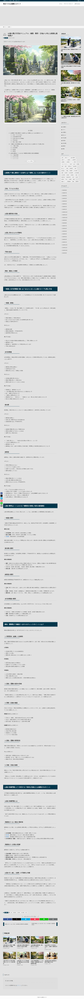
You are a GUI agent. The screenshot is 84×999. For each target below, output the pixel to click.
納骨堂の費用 (15, 158)
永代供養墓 (15, 147)
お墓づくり (67, 157)
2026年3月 (64, 203)
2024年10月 (64, 250)
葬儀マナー (63, 181)
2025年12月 (64, 212)
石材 (73, 177)
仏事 (71, 164)
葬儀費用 (69, 181)
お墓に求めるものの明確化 (18, 138)
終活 (26, 912)
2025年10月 (64, 217)
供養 (65, 166)
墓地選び (14, 912)
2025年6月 (64, 228)
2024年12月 (64, 244)
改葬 (62, 172)
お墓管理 (74, 159)
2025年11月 (64, 214)
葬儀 (63, 148)
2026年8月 (64, 190)
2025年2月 (64, 239)
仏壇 (74, 164)
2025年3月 (64, 236)
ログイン (19, 985)
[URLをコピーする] (53, 919)
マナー (64, 129)
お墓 (11, 912)
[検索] (80, 0)
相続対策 (63, 177)
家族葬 (71, 170)
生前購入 (72, 175)
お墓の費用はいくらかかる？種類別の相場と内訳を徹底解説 (24, 153)
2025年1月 (64, 242)
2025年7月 (64, 225)
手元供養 (64, 137)
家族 (67, 170)
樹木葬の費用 (15, 156)
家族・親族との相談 (17, 141)
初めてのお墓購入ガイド (12, 4)
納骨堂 (14, 151)
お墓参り (69, 159)
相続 (76, 175)
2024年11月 (64, 247)
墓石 (75, 168)
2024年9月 (64, 253)
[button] (7, 919)
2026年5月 (64, 198)
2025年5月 (64, 231)
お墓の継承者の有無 (17, 136)
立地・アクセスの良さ (17, 134)
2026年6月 (64, 195)
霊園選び (77, 181)
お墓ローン (63, 159)
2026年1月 (64, 209)
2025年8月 (64, 223)
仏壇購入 (64, 132)
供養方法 (69, 166)
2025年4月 (64, 233)
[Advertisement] (42, 16)
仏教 (62, 166)
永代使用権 (77, 172)
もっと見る (30, 161)
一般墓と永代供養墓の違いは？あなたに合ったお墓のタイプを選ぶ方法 (27, 144)
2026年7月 (64, 192)
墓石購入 (63, 170)
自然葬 (70, 179)
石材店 (77, 177)
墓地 (67, 168)
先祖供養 (74, 166)
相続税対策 (68, 177)
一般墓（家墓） (16, 145)
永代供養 (22, 912)
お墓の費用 (73, 157)
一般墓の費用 (15, 155)
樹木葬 (14, 149)
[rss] (78, 0)
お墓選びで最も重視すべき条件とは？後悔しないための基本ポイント (26, 133)
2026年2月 (64, 206)
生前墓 (67, 175)
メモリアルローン (64, 164)
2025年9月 (64, 220)
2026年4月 (64, 201)
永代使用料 (71, 172)
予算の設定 (15, 140)
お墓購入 (6, 912)
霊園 (73, 181)
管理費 (7, 536)
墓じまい (64, 135)
